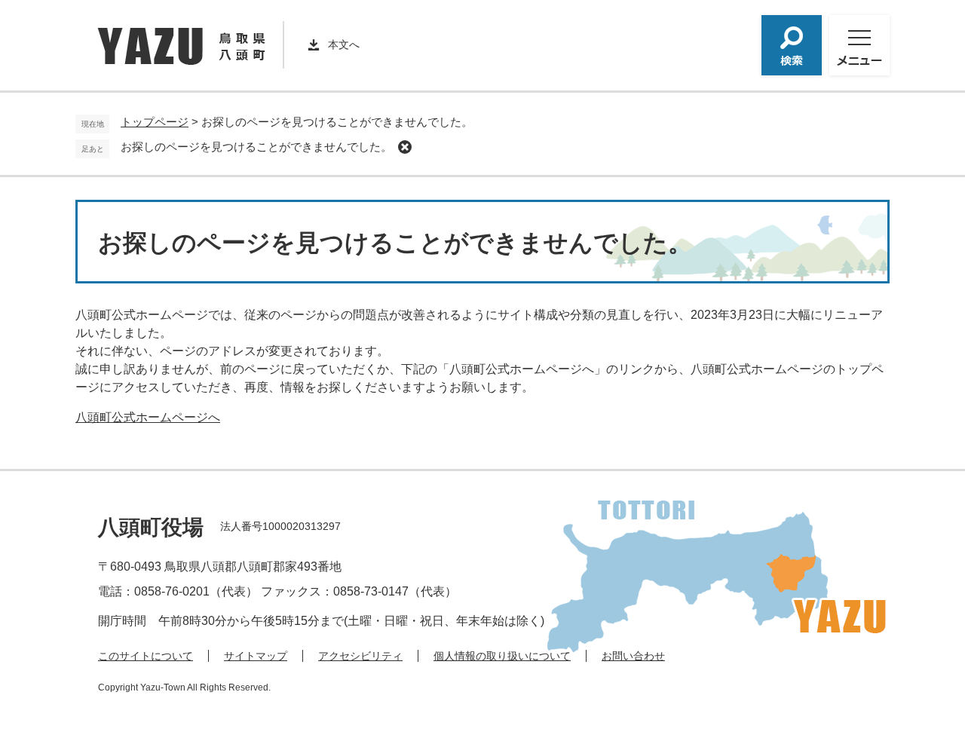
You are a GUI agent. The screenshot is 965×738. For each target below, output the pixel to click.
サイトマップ (255, 656)
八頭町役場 (151, 527)
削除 (405, 147)
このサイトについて (145, 656)
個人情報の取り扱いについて (502, 656)
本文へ (344, 44)
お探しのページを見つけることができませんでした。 (256, 146)
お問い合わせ (633, 656)
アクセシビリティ (360, 656)
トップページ (154, 121)
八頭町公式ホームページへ (147, 417)
